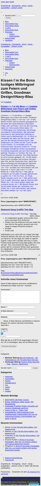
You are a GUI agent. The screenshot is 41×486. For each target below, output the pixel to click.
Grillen (34, 273)
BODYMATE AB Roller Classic (17, 400)
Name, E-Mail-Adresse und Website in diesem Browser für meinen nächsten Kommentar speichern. (20, 323)
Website (4, 317)
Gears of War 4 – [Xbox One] (16, 410)
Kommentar (6, 289)
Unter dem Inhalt (7, 2)
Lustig (7, 387)
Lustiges (11, 275)
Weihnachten (14, 36)
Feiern (21, 273)
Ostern (12, 34)
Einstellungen (34, 484)
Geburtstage (10, 38)
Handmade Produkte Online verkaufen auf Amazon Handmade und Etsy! (21, 407)
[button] (20, 333)
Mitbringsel (19, 275)
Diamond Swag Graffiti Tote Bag (17, 209)
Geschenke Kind (11, 30)
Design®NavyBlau (12, 273)
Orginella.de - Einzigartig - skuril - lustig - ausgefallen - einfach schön (17, 7)
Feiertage (8, 32)
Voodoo (8, 391)
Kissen (5, 275)
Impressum (9, 460)
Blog (7, 22)
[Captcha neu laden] (2, 333)
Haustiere (9, 40)
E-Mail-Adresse (7, 311)
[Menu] (2, 12)
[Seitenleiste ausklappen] (2, 350)
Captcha (4, 329)
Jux (6, 73)
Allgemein (9, 377)
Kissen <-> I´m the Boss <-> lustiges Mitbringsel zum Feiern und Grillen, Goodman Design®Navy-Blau (19, 108)
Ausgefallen (9, 379)
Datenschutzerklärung (13, 458)
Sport (7, 389)
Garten (7, 381)
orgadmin (7, 102)
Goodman (28, 273)
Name (4, 307)
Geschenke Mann (12, 26)
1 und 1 (8, 28)
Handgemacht (10, 383)
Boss (3, 273)
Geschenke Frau (11, 24)
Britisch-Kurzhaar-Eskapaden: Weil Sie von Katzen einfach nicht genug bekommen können (21, 442)
